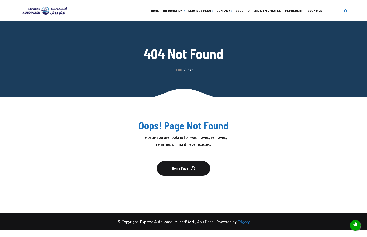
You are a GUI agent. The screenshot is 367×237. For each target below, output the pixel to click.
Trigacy (243, 222)
